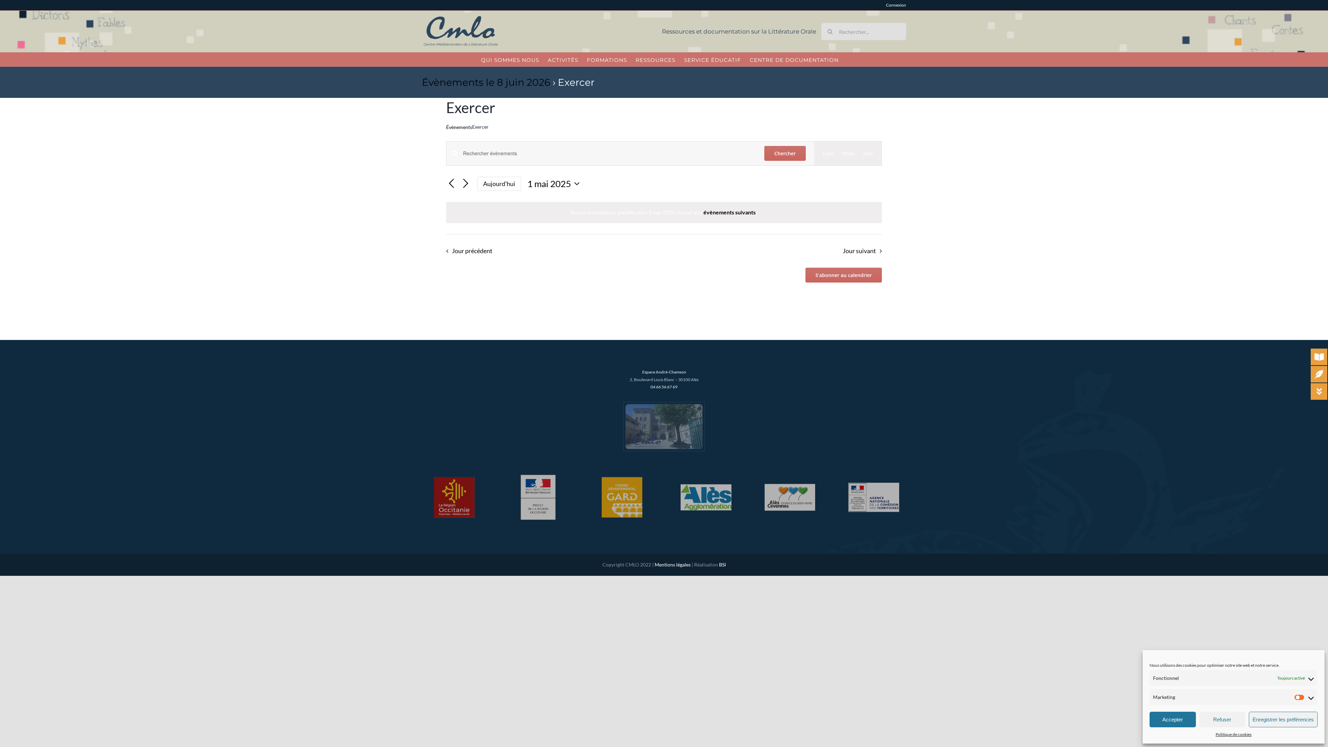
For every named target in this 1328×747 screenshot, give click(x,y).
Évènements (459, 127)
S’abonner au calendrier (843, 275)
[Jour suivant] (465, 183)
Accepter (1172, 719)
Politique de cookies (1234, 734)
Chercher (785, 153)
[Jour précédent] (451, 183)
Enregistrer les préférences (1283, 719)
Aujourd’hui (499, 183)
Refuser (1222, 719)
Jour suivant (859, 251)
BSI (722, 565)
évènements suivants (730, 212)
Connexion (896, 5)
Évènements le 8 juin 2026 (486, 82)
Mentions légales (673, 565)
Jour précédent (472, 251)
